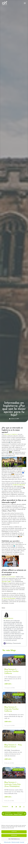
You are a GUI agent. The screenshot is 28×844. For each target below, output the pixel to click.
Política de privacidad (15, 842)
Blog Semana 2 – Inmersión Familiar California (11, 709)
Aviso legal (22, 842)
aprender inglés (6, 581)
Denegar (14, 835)
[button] (12, 806)
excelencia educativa (19, 484)
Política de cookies (7, 842)
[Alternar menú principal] (25, 3)
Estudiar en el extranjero (9, 576)
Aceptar (14, 831)
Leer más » (8, 684)
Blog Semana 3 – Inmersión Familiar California (11, 671)
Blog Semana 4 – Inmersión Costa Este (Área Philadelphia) (12, 784)
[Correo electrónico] (5, 643)
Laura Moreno (8, 618)
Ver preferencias (14, 839)
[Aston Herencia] (4, 3)
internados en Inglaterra (11, 434)
